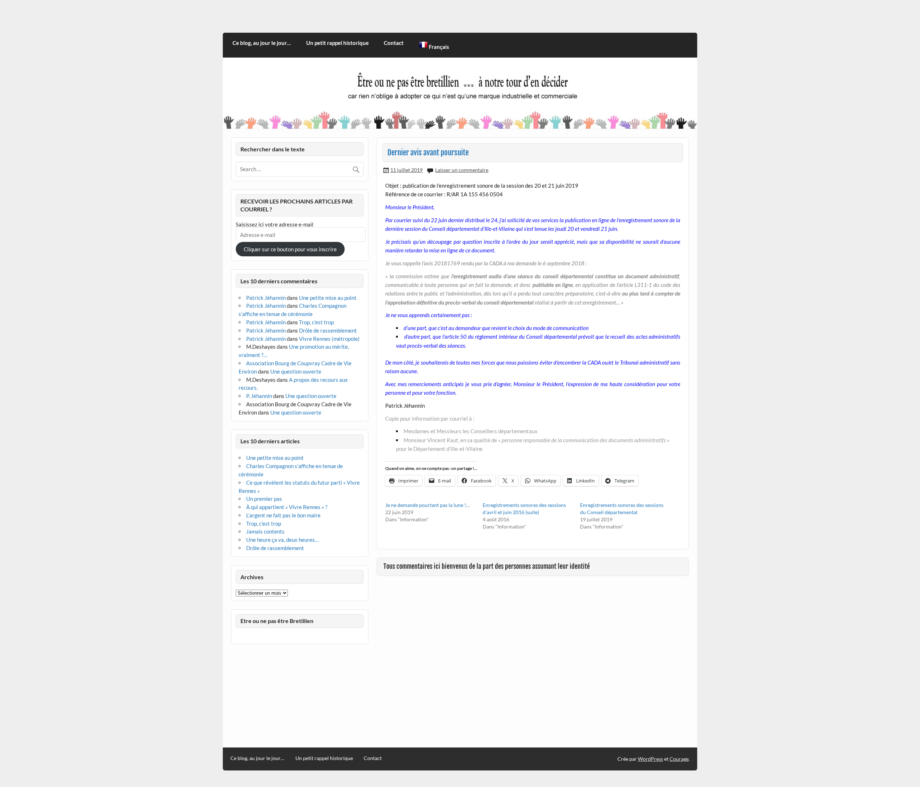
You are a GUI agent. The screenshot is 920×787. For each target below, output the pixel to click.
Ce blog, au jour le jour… (262, 43)
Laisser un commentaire (461, 170)
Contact (394, 43)
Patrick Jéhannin (266, 297)
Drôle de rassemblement (328, 330)
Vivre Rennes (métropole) (329, 338)
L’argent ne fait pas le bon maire (283, 515)
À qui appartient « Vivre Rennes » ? (286, 507)
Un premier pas (264, 498)
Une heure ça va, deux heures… (282, 539)
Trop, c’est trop (316, 322)
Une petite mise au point (327, 297)
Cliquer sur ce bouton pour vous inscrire (290, 249)
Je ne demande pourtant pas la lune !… (427, 505)
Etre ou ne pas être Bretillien (276, 620)
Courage (679, 759)
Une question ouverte (295, 371)
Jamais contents (265, 531)
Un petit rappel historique (337, 43)
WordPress (650, 759)
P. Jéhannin (259, 396)
